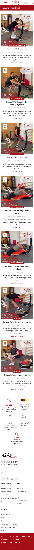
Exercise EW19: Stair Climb (17, 158)
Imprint (3, 536)
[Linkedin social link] (16, 479)
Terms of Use (26, 536)
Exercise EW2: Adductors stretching (17, 375)
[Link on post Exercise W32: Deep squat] (17, 30)
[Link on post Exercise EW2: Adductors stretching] (17, 356)
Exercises (12, 45)
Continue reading (17, 63)
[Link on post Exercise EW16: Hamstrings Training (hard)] (17, 191)
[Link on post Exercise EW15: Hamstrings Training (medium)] (17, 247)
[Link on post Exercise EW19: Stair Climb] (17, 138)
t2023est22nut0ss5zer (15, 52)
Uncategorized (20, 45)
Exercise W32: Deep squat (17, 49)
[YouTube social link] (12, 479)
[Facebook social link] (3, 479)
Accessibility (17, 539)
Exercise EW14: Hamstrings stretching (17, 322)
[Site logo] (15, 2)
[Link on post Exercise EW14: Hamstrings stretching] (17, 303)
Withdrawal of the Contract (10, 543)
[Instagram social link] (7, 479)
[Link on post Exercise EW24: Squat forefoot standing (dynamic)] (17, 82)
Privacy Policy (14, 536)
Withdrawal (5, 539)
